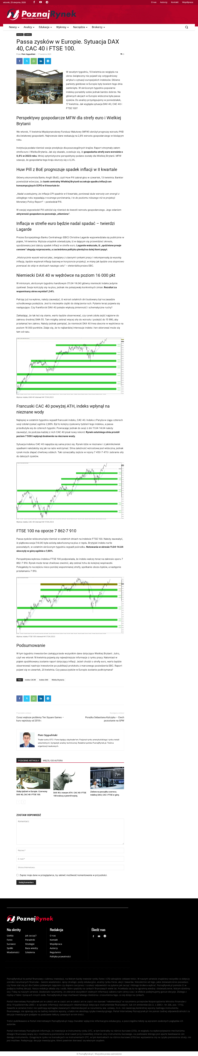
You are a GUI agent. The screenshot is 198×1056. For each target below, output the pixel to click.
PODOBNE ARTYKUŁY (28, 760)
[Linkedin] (41, 61)
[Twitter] (27, 61)
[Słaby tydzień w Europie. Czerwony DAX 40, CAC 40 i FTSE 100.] (33, 778)
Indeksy (28, 34)
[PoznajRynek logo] (67, 919)
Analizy (20, 34)
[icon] (47, 2)
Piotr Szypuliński (28, 54)
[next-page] (23, 802)
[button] (186, 27)
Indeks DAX (43, 680)
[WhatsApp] (34, 61)
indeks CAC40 (30, 680)
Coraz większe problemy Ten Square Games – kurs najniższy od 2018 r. (40, 719)
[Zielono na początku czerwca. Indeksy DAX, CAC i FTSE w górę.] (107, 778)
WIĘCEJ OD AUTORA (53, 760)
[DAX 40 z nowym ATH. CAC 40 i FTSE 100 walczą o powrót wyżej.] (70, 778)
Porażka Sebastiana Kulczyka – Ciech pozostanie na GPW (104, 719)
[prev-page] (18, 802)
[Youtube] (99, 936)
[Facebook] (19, 61)
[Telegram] (48, 61)
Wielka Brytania (58, 680)
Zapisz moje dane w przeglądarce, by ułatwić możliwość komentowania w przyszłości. (63, 875)
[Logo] (99, 14)
